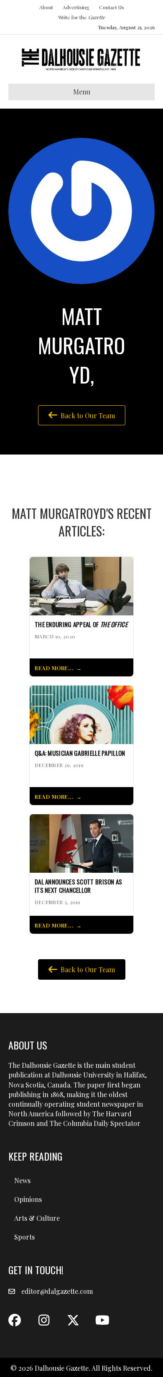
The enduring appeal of (81, 624)
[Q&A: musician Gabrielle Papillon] (81, 713)
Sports (24, 1236)
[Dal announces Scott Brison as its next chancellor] (81, 842)
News (22, 1180)
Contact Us (111, 7)
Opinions (28, 1199)
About (46, 7)
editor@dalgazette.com (57, 1291)
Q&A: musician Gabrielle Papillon (80, 753)
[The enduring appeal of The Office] (81, 585)
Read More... (54, 667)
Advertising (76, 7)
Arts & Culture (37, 1218)
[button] (14, 1320)
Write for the (81, 17)
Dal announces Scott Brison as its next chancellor (78, 886)
